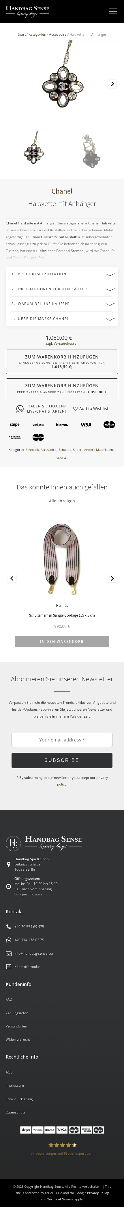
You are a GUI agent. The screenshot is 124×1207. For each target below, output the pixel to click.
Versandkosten (66, 343)
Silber (77, 449)
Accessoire (58, 34)
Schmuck (32, 449)
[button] (33, 152)
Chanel (62, 191)
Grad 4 (61, 458)
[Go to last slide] (12, 578)
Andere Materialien (98, 449)
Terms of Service (60, 1199)
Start (22, 34)
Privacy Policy (98, 1193)
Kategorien (37, 34)
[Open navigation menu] (113, 11)
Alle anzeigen (62, 501)
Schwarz (65, 449)
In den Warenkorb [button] (62, 641)
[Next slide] (112, 84)
